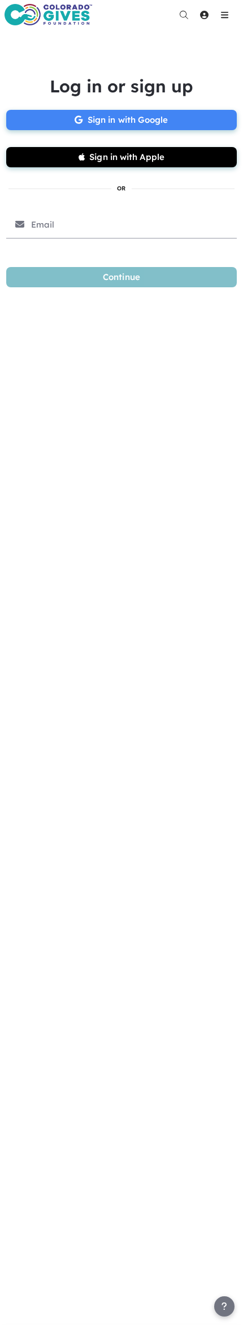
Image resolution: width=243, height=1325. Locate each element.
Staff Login (32, 1314)
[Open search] (183, 15)
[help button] (224, 1306)
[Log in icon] (204, 15)
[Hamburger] (224, 15)
